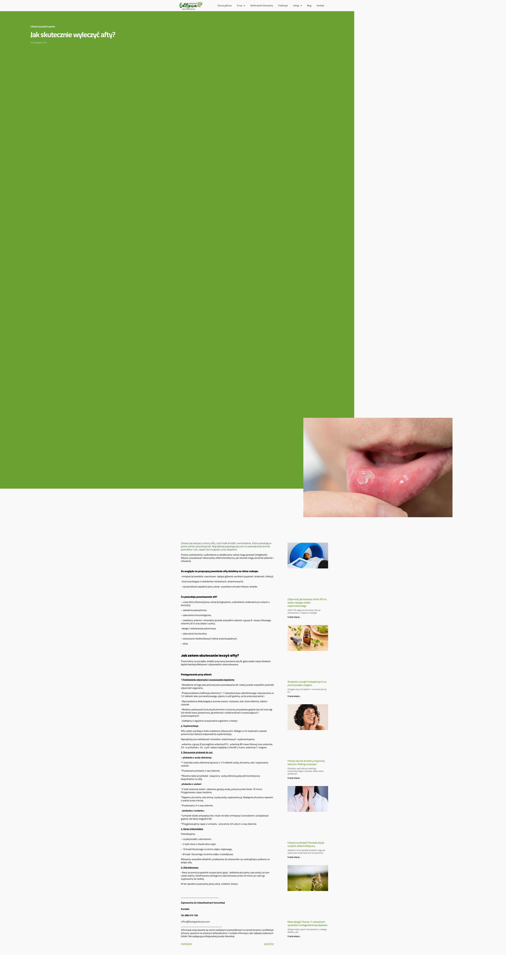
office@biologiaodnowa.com (195, 921)
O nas (239, 5)
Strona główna (225, 5)
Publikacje (283, 5)
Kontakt (320, 5)
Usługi (296, 5)
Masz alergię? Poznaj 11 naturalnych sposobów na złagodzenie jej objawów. (308, 923)
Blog (309, 5)
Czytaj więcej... (294, 617)
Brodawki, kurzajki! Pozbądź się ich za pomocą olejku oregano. (307, 683)
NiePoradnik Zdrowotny (261, 5)
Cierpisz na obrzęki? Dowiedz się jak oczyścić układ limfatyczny (306, 844)
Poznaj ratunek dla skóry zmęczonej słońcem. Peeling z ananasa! (306, 762)
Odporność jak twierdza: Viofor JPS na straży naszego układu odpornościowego (307, 602)
